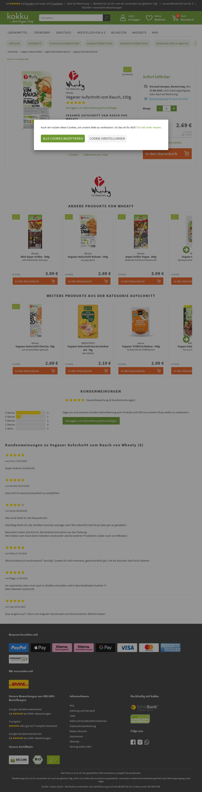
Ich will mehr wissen (149, 127)
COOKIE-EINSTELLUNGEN (107, 138)
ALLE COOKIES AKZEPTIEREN (63, 138)
